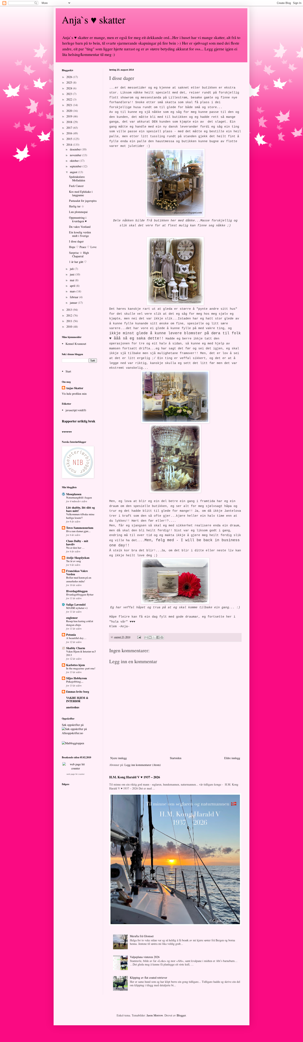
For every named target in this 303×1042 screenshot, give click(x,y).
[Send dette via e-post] (146, 637)
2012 (69, 315)
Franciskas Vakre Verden (77, 572)
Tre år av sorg (73, 561)
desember (76, 149)
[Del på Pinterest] (162, 637)
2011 (69, 321)
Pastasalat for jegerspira (82, 201)
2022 (69, 99)
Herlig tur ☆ (76, 206)
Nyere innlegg (118, 758)
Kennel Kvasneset (76, 344)
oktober (75, 161)
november (76, 155)
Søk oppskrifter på (72, 725)
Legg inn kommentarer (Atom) (142, 765)
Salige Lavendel (76, 604)
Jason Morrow (155, 1015)
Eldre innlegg (232, 758)
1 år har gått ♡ (78, 262)
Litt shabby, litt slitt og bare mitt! (80, 509)
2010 (69, 326)
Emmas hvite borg (77, 691)
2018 (69, 122)
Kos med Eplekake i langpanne (81, 193)
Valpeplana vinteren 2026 (145, 957)
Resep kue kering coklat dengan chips (79, 622)
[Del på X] (154, 637)
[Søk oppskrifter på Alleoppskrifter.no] (73, 743)
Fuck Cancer (76, 186)
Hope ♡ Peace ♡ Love (82, 247)
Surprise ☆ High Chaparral (79, 254)
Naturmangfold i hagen (79, 497)
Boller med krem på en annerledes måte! (78, 579)
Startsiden (175, 758)
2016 (69, 133)
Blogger (181, 1015)
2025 (69, 82)
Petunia (71, 634)
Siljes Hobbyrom (76, 678)
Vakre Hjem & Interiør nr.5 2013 (81, 653)
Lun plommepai (78, 212)
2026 (69, 77)
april (73, 286)
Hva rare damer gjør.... (78, 531)
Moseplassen (73, 494)
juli (72, 269)
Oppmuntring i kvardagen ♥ (78, 219)
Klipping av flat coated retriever (148, 977)
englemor (72, 618)
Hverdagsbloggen (77, 591)
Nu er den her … (75, 547)
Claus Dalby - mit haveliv (77, 542)
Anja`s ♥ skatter (93, 19)
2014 (69, 144)
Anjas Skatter (74, 388)
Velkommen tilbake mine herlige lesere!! (80, 516)
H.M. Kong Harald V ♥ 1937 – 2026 (134, 777)
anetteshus (72, 707)
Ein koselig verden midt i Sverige (80, 234)
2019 (69, 116)
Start (68, 371)
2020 (69, 111)
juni (72, 274)
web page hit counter (76, 774)
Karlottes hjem (75, 665)
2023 (69, 94)
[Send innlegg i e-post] (139, 637)
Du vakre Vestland (79, 227)
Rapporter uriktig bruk (78, 421)
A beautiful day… (76, 638)
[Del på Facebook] (158, 637)
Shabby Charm (75, 648)
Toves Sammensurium (79, 528)
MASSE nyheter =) (76, 608)
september (76, 166)
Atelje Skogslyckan (77, 557)
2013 (69, 310)
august (74, 172)
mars (73, 291)
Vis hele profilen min (74, 394)
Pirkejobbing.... (74, 681)
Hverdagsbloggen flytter (79, 594)
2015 (69, 139)
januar (74, 303)
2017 (69, 128)
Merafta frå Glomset (142, 936)
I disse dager (76, 241)
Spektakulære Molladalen (77, 178)
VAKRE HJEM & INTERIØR (77, 699)
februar (74, 297)
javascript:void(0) (76, 410)
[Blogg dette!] (150, 637)
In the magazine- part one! (80, 668)
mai (72, 280)
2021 (69, 105)
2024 (69, 88)
